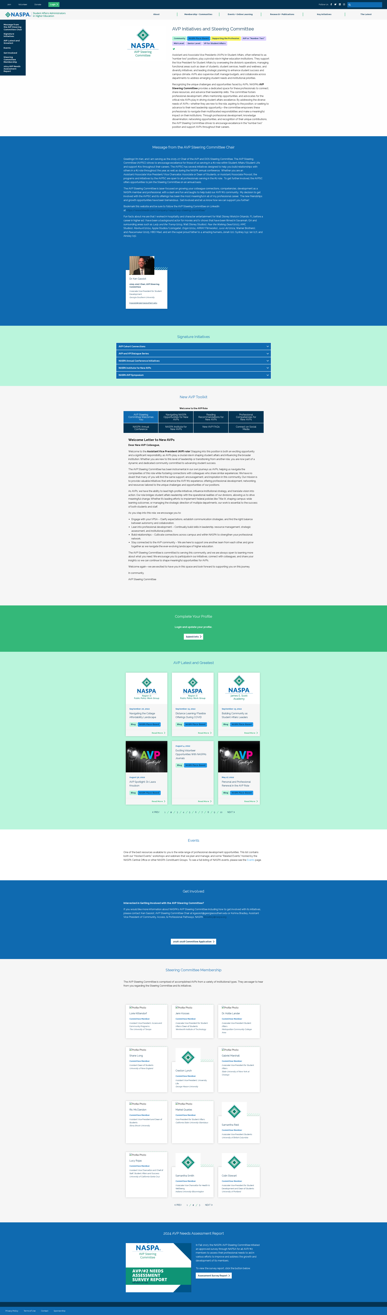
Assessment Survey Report (212, 1275)
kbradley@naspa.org (215, 917)
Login (52, 4)
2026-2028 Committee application (192, 941)
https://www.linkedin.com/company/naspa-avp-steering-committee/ (166, 210)
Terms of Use (30, 1311)
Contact (44, 1311)
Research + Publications (282, 14)
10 (221, 812)
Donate (37, 4)
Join (9, 4)
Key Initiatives (324, 14)
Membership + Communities (198, 14)
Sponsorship (59, 1311)
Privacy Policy (11, 1311)
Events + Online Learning (240, 14)
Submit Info (192, 636)
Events (251, 860)
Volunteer (22, 4)
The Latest (366, 14)
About (156, 14)
